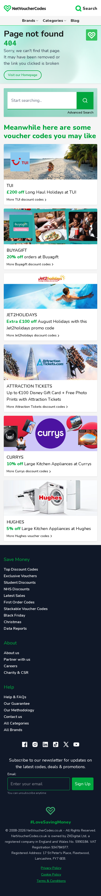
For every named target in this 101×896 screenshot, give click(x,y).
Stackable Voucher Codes (26, 608)
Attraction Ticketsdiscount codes (40, 406)
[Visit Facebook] (24, 744)
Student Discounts (20, 582)
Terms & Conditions (51, 881)
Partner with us (17, 659)
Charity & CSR (16, 672)
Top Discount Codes (21, 569)
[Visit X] (66, 744)
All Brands (13, 729)
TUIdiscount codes (29, 199)
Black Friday (14, 615)
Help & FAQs (15, 697)
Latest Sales (14, 595)
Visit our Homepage (22, 75)
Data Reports (15, 628)
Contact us (13, 716)
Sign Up (82, 784)
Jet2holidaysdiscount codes (36, 335)
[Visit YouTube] (76, 744)
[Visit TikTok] (55, 744)
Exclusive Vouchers (20, 576)
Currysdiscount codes (31, 471)
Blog (75, 20)
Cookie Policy (51, 874)
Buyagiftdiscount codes (33, 264)
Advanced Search (80, 112)
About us (11, 653)
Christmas (12, 622)
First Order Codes (19, 602)
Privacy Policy (51, 868)
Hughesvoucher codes (32, 536)
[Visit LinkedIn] (45, 744)
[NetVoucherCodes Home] (23, 8)
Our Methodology (19, 710)
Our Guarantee (17, 703)
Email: (12, 774)
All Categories (16, 723)
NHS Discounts (17, 589)
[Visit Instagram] (35, 744)
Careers (10, 666)
